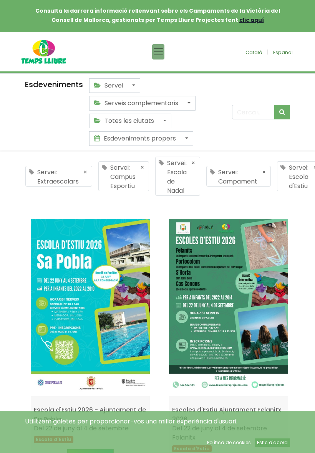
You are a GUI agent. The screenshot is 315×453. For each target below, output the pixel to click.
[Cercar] (282, 112)
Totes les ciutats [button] (129, 120)
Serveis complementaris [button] (141, 103)
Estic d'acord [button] (272, 442)
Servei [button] (113, 85)
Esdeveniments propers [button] (139, 138)
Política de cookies (229, 442)
